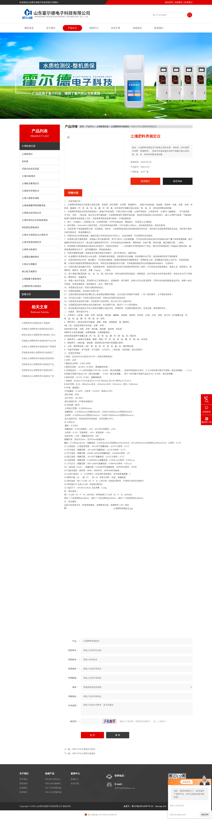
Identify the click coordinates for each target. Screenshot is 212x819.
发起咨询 (204, 815)
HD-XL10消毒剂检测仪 (54, 792)
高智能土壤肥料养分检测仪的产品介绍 (39, 341)
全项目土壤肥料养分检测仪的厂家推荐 (39, 346)
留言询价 (177, 181)
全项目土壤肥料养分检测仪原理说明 (38, 358)
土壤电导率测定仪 (30, 191)
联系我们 (188, 2)
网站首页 (29, 28)
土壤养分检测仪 (29, 249)
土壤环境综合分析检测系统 (35, 220)
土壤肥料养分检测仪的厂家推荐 (36, 323)
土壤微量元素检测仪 (31, 279)
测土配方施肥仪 (29, 271)
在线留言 (179, 2)
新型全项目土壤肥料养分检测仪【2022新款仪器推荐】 (40, 335)
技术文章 (115, 28)
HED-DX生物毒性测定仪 (54, 783)
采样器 (25, 161)
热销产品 (49, 773)
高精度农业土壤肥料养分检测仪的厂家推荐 (40, 370)
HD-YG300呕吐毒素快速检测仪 (54, 788)
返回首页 (169, 2)
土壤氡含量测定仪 (30, 183)
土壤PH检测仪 (28, 176)
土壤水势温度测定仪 (31, 242)
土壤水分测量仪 (29, 264)
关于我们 (50, 28)
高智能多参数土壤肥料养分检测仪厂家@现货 (40, 352)
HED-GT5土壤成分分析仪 (83, 749)
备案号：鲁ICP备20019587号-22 (138, 806)
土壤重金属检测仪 (30, 257)
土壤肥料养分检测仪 (31, 286)
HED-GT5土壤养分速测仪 (83, 753)
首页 (82, 126)
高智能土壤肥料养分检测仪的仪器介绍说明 (40, 329)
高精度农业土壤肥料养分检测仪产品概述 (40, 364)
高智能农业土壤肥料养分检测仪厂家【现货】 (40, 376)
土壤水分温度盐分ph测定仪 (35, 235)
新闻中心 (94, 28)
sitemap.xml (160, 806)
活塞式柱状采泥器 (30, 169)
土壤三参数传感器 (30, 198)
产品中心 (72, 28)
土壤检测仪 (27, 154)
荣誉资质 (23, 783)
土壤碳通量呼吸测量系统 (34, 205)
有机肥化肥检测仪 (30, 227)
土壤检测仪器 (102, 126)
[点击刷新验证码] (109, 721)
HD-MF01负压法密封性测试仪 (54, 779)
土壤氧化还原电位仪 (31, 213)
